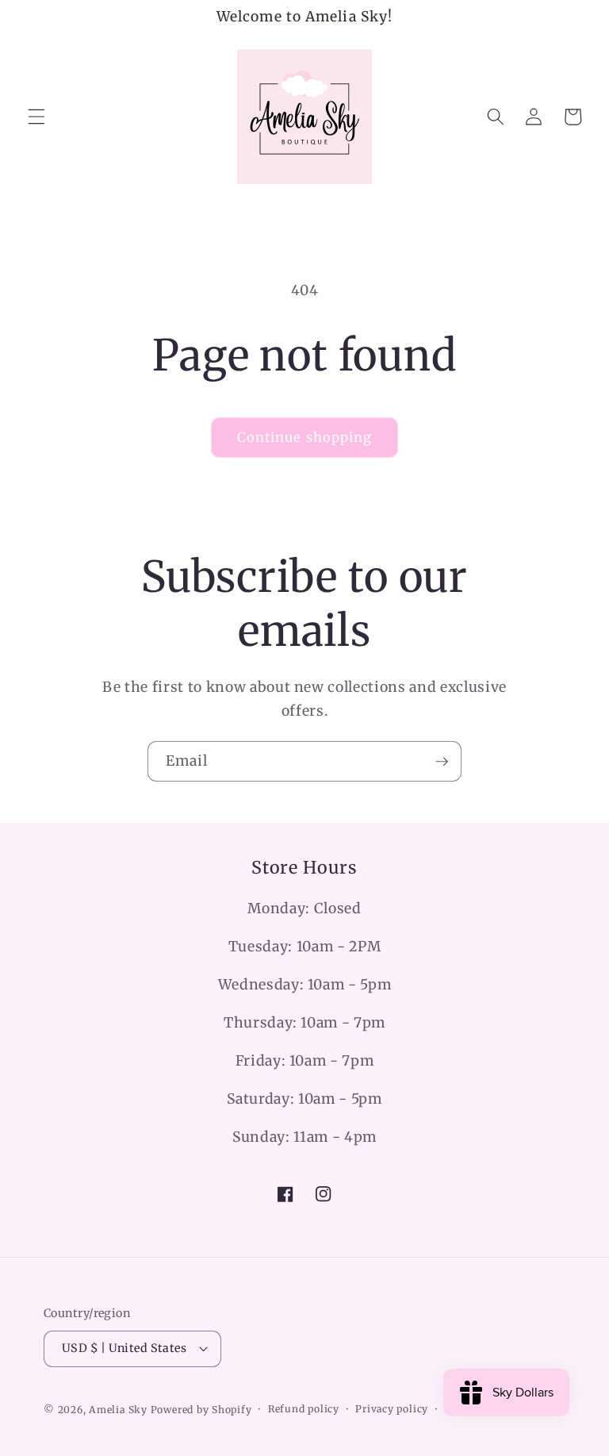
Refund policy (303, 1409)
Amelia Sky (118, 1410)
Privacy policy (391, 1409)
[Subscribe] (442, 761)
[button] (36, 117)
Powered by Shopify (201, 1410)
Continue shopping (305, 437)
